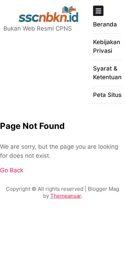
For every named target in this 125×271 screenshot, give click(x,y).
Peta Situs (107, 94)
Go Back (11, 170)
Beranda (105, 24)
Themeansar (65, 195)
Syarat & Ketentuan (107, 73)
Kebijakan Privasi (106, 47)
